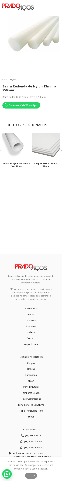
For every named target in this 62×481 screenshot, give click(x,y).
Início (5, 79)
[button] (7, 474)
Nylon (13, 79)
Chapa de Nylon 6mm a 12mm (45, 165)
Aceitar (31, 475)
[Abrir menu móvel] (58, 7)
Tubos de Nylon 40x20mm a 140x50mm (16, 165)
